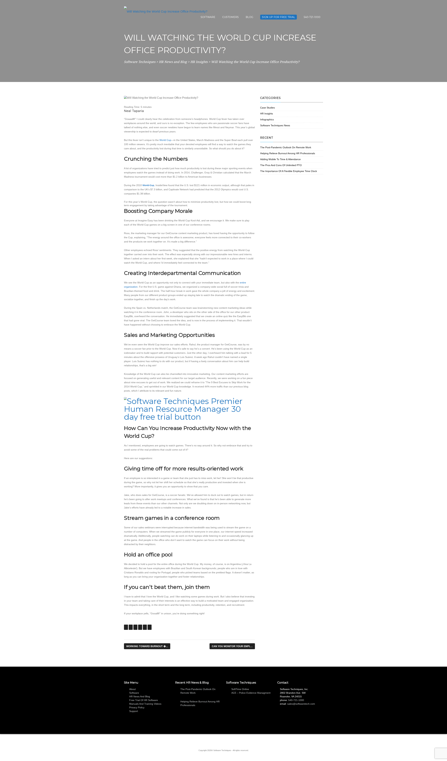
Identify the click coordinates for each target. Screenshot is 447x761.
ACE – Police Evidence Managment (250, 692)
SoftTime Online (240, 689)
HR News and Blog (139, 696)
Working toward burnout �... (147, 646)
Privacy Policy (136, 707)
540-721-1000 (312, 17)
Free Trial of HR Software (143, 700)
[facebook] (220, 740)
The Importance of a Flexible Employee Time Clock (288, 171)
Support (133, 711)
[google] (226, 740)
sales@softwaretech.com (301, 703)
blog (249, 17)
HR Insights (266, 113)
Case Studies (267, 107)
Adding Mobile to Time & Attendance (280, 159)
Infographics (267, 119)
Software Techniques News (275, 125)
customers (230, 17)
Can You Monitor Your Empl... (232, 646)
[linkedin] (215, 740)
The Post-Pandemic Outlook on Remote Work (285, 147)
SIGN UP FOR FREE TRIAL (278, 17)
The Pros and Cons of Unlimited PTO (281, 165)
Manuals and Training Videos (145, 703)
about (132, 689)
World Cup (165, 140)
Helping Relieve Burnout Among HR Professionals (287, 153)
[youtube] (231, 740)
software (208, 17)
